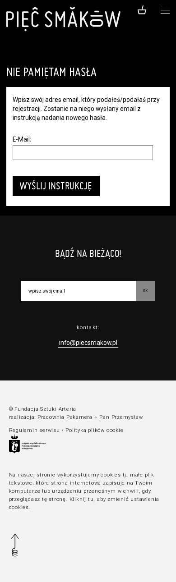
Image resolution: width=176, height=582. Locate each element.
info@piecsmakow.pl (88, 342)
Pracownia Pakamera (65, 417)
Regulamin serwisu (34, 430)
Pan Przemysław (121, 417)
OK (145, 290)
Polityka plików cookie (94, 430)
